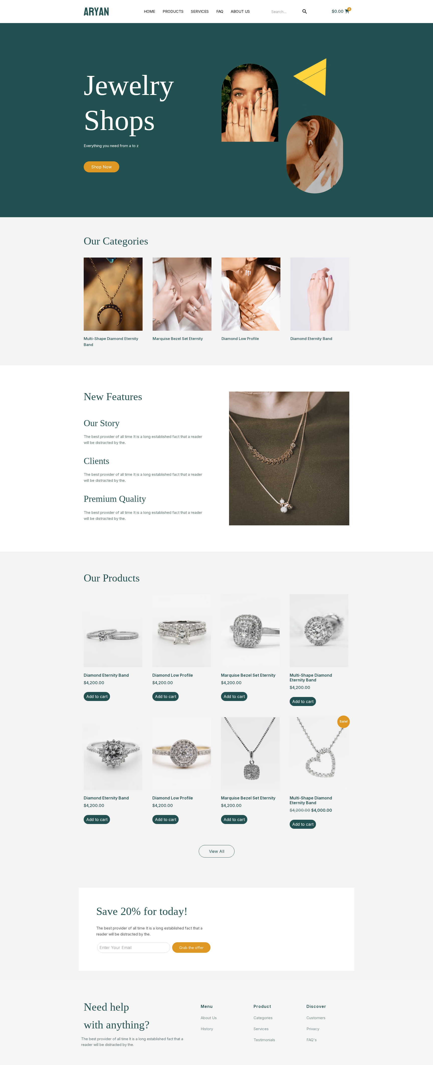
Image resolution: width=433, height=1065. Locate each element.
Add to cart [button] (96, 696)
